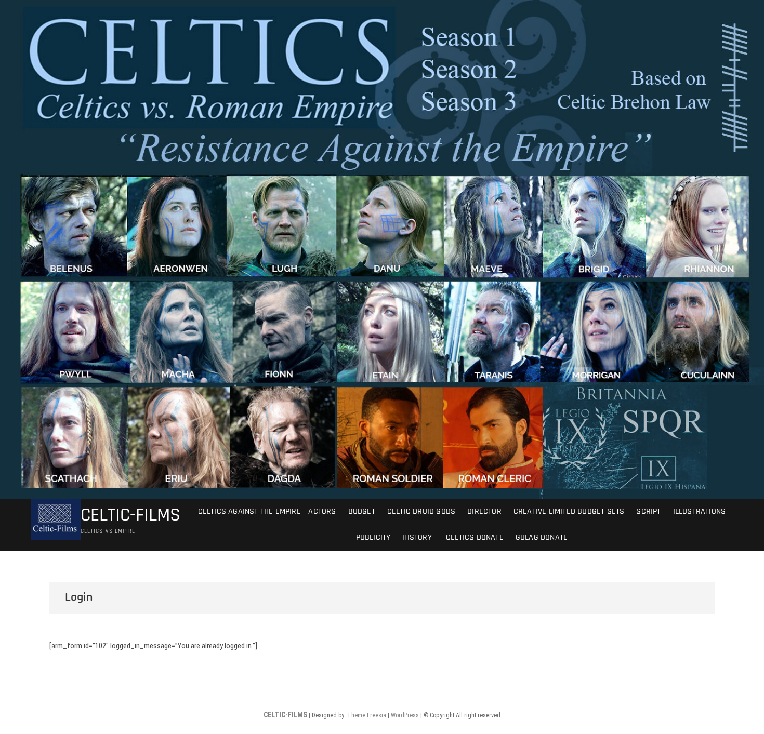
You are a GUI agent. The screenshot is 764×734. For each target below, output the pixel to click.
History (416, 537)
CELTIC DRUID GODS (421, 511)
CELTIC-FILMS (130, 515)
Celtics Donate (474, 537)
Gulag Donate (542, 537)
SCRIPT (648, 511)
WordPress (405, 715)
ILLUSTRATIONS (699, 511)
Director (484, 511)
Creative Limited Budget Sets (569, 511)
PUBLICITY (373, 537)
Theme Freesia (366, 715)
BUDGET (361, 511)
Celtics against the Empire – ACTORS (267, 511)
